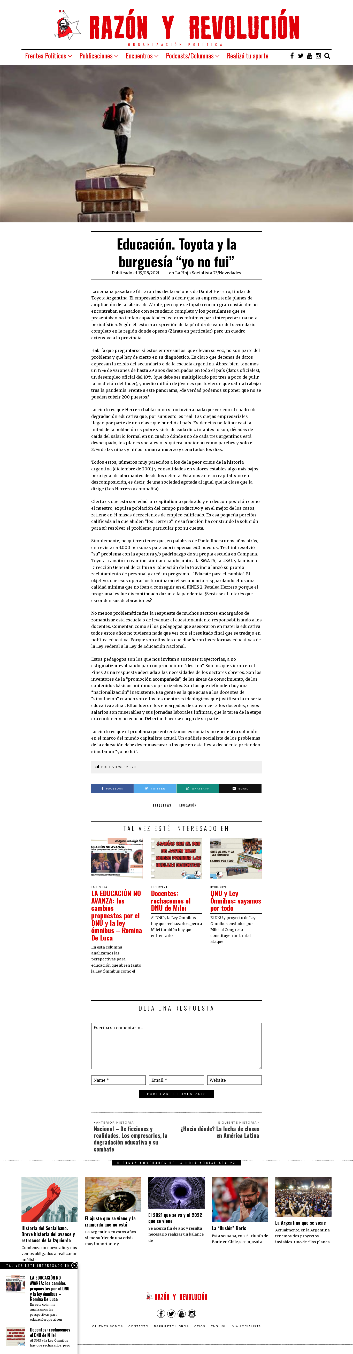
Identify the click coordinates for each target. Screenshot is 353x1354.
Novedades (230, 272)
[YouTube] (309, 55)
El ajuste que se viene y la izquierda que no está (110, 1221)
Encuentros (139, 55)
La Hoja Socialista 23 (196, 272)
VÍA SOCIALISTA (246, 1326)
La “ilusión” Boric (229, 1228)
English (219, 1326)
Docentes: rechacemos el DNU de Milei (171, 900)
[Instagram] (318, 55)
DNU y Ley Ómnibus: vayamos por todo (235, 900)
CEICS (199, 1326)
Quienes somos (107, 1326)
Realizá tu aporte (247, 55)
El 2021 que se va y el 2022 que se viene (175, 1218)
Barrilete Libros (171, 1326)
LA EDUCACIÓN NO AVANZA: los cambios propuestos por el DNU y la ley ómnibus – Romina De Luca (116, 915)
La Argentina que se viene (300, 1222)
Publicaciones (96, 55)
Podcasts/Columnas (190, 55)
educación (188, 805)
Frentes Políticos (45, 55)
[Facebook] (292, 55)
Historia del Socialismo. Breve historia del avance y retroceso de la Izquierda (48, 1234)
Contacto (138, 1326)
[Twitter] (300, 55)
